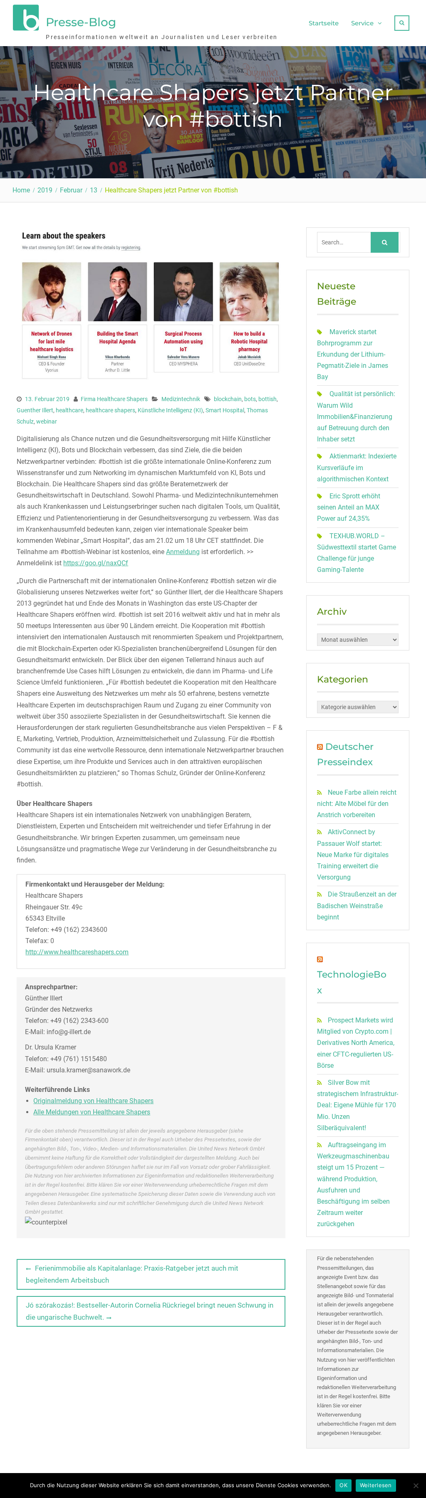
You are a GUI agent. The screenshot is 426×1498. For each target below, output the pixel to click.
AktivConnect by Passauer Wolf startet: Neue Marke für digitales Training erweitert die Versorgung (353, 854)
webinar (46, 421)
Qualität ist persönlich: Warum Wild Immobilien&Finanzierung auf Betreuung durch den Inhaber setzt (356, 416)
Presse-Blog (81, 22)
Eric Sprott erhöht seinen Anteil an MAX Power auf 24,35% (348, 507)
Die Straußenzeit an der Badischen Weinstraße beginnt (356, 905)
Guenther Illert (35, 410)
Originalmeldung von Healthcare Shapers (93, 1101)
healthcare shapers (110, 410)
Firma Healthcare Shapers (114, 399)
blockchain (228, 399)
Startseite (324, 23)
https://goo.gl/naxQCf (95, 563)
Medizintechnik (180, 399)
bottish (267, 399)
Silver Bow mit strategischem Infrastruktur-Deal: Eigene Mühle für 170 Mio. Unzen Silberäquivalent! (357, 1105)
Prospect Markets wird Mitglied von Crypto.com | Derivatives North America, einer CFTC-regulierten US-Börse (355, 1042)
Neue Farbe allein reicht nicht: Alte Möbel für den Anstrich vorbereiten (356, 803)
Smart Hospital (225, 410)
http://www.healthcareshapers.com (77, 952)
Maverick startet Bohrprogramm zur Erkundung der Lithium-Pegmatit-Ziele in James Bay (352, 354)
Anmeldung (183, 552)
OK (343, 1485)
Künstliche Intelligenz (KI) (170, 410)
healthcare (69, 410)
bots (250, 399)
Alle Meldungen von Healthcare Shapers (91, 1112)
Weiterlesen (376, 1485)
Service (362, 23)
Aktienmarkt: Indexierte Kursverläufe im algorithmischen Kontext (356, 467)
